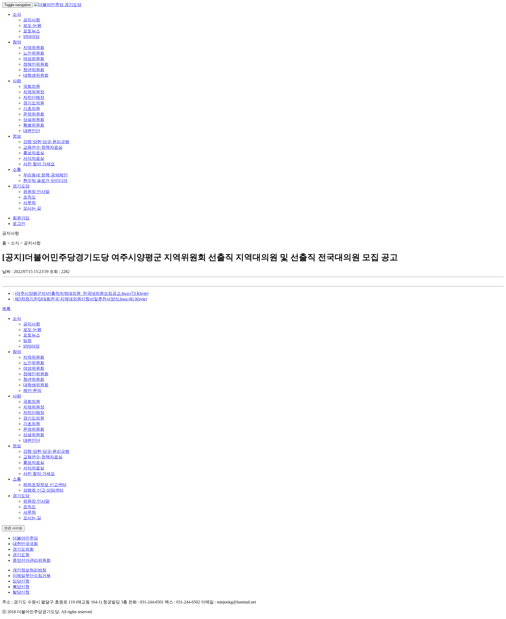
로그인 (19, 223)
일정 (27, 340)
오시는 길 (32, 208)
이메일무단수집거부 (32, 575)
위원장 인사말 (36, 191)
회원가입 (21, 218)
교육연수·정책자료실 (42, 147)
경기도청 (21, 555)
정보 (17, 136)
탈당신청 (21, 592)
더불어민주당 (25, 538)
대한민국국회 (25, 543)
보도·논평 (32, 25)
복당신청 (21, 586)
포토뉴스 (31, 31)
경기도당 (21, 186)
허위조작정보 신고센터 (44, 484)
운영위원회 (33, 114)
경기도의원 (33, 103)
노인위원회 (33, 53)
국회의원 (31, 86)
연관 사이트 (13, 528)
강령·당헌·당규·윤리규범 (46, 142)
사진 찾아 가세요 (39, 164)
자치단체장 (33, 97)
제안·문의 (32, 390)
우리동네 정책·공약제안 (45, 175)
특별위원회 (33, 125)
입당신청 (21, 581)
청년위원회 (33, 70)
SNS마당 (31, 36)
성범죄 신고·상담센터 (43, 490)
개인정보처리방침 (29, 570)
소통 (17, 169)
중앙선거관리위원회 (32, 560)
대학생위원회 (35, 75)
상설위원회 (33, 119)
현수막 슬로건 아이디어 (45, 180)
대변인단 (31, 130)
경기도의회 (23, 549)
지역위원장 (33, 92)
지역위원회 (33, 47)
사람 (17, 81)
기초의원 (31, 108)
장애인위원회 (35, 64)
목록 (6, 308)
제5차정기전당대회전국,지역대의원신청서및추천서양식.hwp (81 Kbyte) (81, 299)
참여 (17, 42)
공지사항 (31, 20)
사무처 (29, 202)
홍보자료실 (33, 153)
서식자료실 (33, 158)
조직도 (29, 197)
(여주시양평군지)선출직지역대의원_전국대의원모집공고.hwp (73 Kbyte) (81, 293)
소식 (17, 14)
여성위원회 (33, 58)
